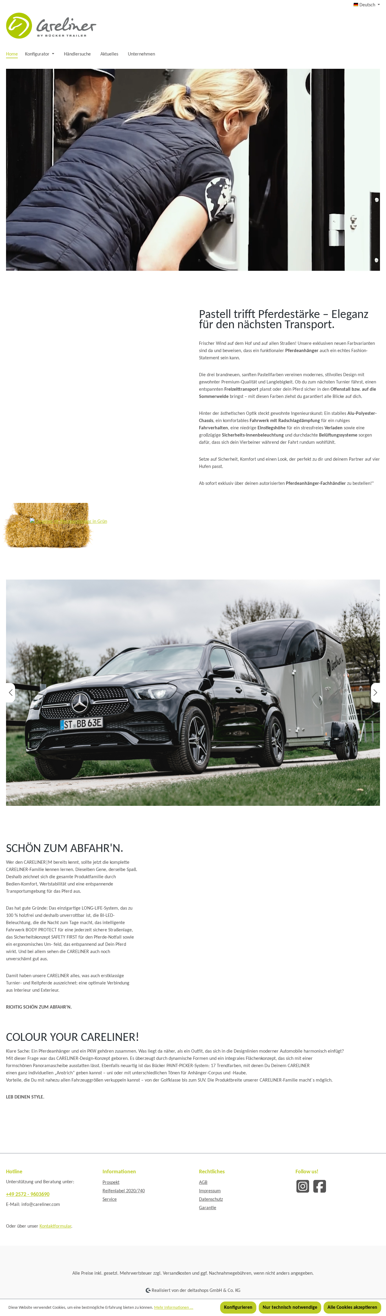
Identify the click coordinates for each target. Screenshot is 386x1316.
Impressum (210, 1191)
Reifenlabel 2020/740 (124, 1191)
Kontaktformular (55, 1226)
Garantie (207, 1208)
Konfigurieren (238, 1307)
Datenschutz (211, 1199)
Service (110, 1199)
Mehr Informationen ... (173, 1307)
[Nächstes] (375, 693)
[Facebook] (319, 1186)
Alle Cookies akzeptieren (352, 1307)
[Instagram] (303, 1186)
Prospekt (111, 1182)
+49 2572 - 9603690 (27, 1194)
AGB (203, 1182)
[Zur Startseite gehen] (51, 26)
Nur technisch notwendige (290, 1307)
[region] (193, 693)
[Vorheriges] (10, 693)
